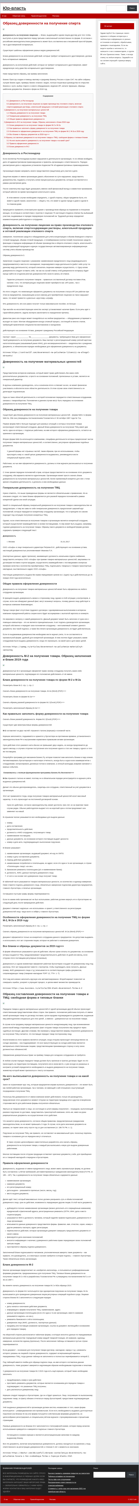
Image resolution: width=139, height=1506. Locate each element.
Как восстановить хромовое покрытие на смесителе (69, 1473)
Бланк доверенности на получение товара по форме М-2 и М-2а (34, 125)
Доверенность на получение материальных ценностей (26, 110)
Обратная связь (19, 16)
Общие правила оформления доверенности (26, 119)
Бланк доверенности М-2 (18, 147)
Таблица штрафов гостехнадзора (61, 1476)
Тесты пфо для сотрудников (59, 1479)
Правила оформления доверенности (23, 143)
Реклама (55, 16)
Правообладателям (39, 16)
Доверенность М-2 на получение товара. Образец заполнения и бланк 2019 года (37, 122)
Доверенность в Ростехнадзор (20, 101)
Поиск (132, 8)
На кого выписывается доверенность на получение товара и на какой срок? (38, 141)
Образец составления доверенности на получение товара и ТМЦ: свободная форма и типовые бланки (46, 137)
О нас (4, 16)
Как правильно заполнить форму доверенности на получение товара (36, 128)
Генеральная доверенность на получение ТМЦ (27, 116)
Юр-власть (14, 8)
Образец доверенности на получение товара (26, 113)
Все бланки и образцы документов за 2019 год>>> (28, 134)
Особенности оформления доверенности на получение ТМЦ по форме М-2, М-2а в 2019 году (45, 131)
